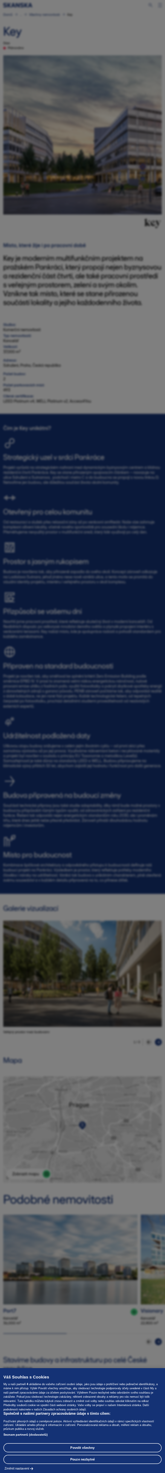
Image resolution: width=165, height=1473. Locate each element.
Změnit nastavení (17, 1468)
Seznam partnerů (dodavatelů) (25, 1434)
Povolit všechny (82, 1447)
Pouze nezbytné (82, 1459)
